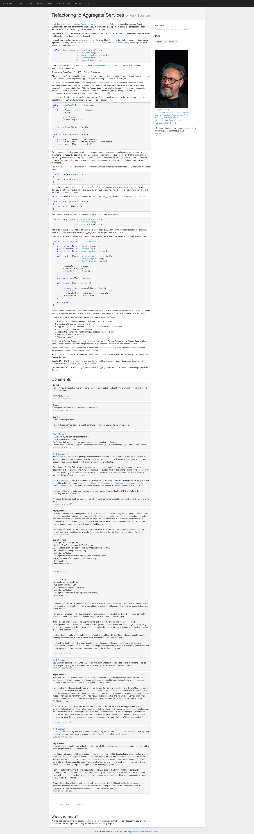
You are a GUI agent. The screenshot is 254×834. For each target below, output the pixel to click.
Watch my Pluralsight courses (167, 117)
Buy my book (172, 112)
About (19, 3)
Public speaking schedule (165, 122)
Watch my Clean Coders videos (168, 120)
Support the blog (74, 3)
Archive (29, 3)
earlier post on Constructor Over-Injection (85, 24)
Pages (49, 3)
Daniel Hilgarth (59, 434)
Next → (79, 804)
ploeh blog (7, 3)
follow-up (59, 24)
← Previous (58, 804)
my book (76, 361)
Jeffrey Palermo (110, 24)
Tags (87, 3)
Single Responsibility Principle (124, 42)
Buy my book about (172, 115)
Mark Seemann (59, 454)
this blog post (64, 480)
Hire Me (39, 3)
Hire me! (158, 133)
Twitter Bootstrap (152, 831)
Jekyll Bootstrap (134, 831)
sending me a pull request (95, 820)
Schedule (60, 3)
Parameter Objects (108, 82)
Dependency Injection (166, 41)
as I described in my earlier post (108, 65)
